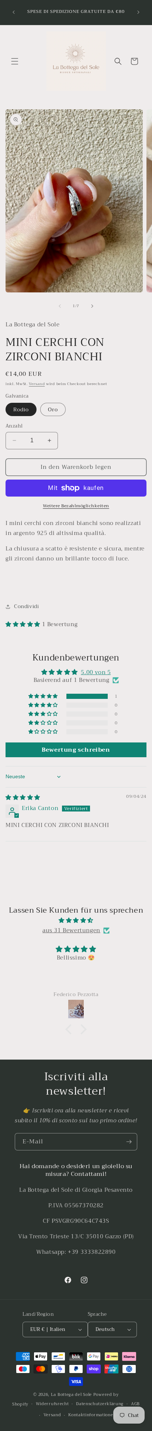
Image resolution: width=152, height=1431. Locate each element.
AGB (135, 1403)
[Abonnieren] (129, 1141)
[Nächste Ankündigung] (138, 12)
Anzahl (14, 426)
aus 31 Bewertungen (71, 930)
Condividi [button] (26, 606)
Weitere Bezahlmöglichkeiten (76, 505)
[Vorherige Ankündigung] (14, 12)
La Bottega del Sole (72, 1394)
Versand (37, 384)
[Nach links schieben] (60, 306)
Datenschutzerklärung (100, 1403)
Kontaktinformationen (92, 1414)
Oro (53, 409)
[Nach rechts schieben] (92, 306)
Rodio (21, 409)
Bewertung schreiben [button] (76, 750)
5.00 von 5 (96, 672)
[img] (23, 797)
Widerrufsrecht (52, 1403)
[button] (15, 61)
